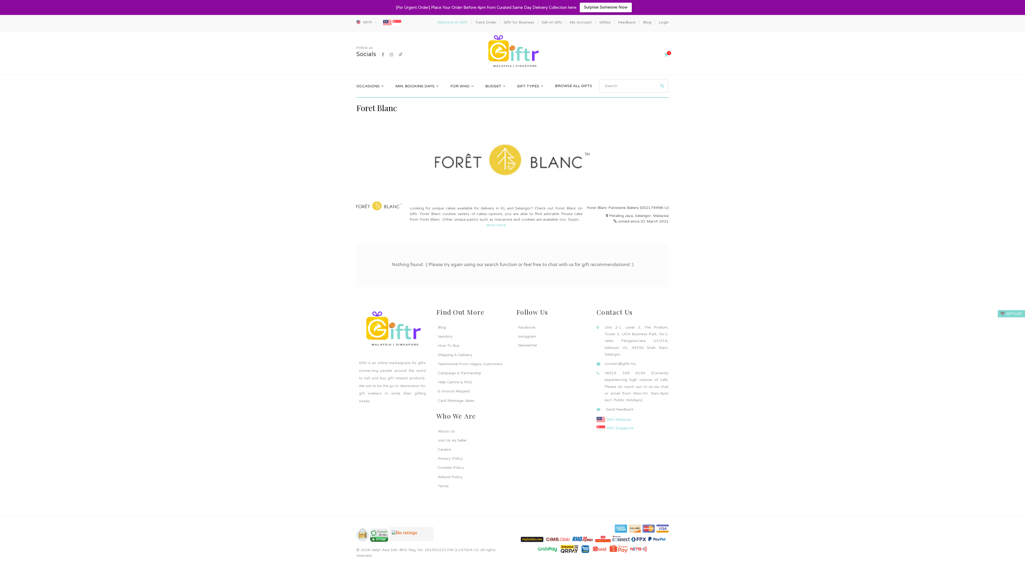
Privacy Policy (450, 458)
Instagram (527, 336)
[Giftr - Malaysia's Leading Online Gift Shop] (512, 51)
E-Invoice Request (454, 391)
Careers (444, 449)
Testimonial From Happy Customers (470, 364)
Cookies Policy (451, 467)
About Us (446, 431)
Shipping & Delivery (455, 355)
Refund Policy (450, 477)
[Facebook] (383, 54)
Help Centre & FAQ (455, 382)
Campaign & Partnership (459, 373)
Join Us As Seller (452, 440)
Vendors (445, 336)
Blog (442, 327)
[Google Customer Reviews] (411, 536)
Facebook (526, 327)
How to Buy (449, 345)
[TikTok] (400, 54)
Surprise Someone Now (606, 7)
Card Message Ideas (456, 400)
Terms (443, 486)
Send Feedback (619, 409)
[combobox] (634, 86)
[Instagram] (391, 54)
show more (496, 225)
